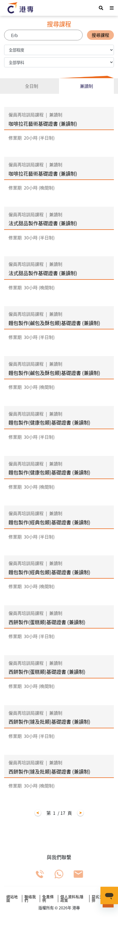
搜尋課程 (100, 35)
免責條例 (48, 898)
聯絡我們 (30, 898)
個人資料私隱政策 (71, 898)
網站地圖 (12, 898)
